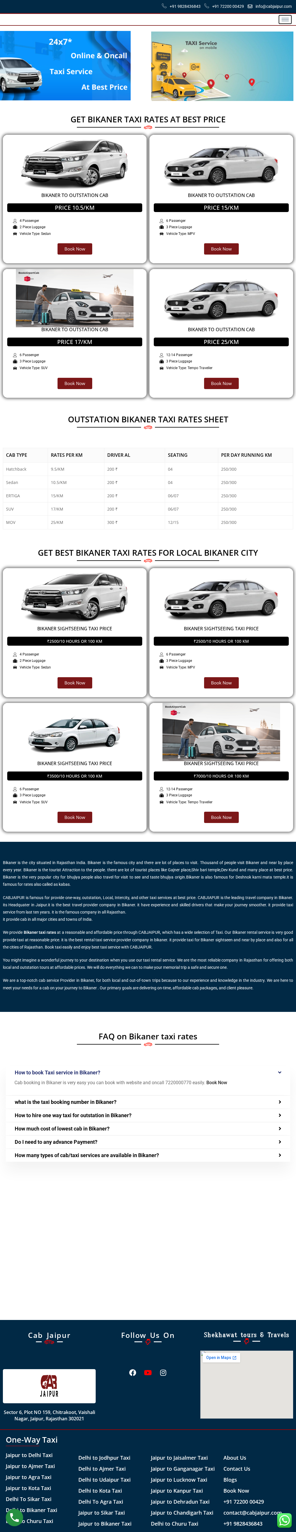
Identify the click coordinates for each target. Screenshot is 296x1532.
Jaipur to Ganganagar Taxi (183, 1468)
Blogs (230, 1479)
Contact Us (236, 1468)
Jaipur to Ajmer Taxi (30, 1466)
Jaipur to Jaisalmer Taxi (179, 1457)
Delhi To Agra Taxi (100, 1501)
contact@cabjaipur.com (252, 1512)
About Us (234, 1457)
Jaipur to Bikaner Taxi (105, 1523)
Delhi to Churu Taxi (29, 1521)
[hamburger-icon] (285, 19)
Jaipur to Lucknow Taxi (179, 1479)
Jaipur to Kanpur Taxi (177, 1490)
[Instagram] (163, 1373)
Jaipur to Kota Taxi (28, 1488)
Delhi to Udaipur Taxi (104, 1479)
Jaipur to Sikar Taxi (101, 1512)
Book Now (236, 1490)
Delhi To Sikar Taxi (28, 1499)
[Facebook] (133, 1373)
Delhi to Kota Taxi (100, 1490)
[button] (148, 1072)
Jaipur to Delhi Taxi (29, 1455)
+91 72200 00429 (243, 1501)
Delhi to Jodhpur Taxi (104, 1457)
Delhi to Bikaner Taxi (31, 1510)
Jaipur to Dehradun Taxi (180, 1501)
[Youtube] (148, 1373)
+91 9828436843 (242, 1523)
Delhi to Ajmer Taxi (102, 1468)
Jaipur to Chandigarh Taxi (182, 1512)
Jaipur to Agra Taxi (28, 1477)
